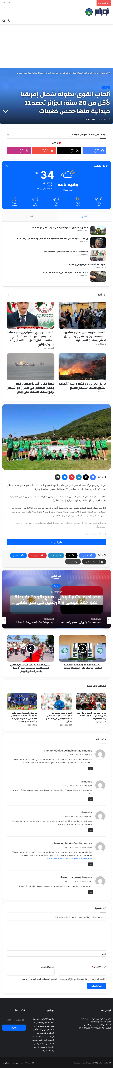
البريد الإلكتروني (99, 967)
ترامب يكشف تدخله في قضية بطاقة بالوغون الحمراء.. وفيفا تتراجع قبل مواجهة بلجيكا (56, 599)
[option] (56, 599)
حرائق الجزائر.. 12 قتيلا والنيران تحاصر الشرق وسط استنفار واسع (68, 3)
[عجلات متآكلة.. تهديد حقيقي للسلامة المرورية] (98, 276)
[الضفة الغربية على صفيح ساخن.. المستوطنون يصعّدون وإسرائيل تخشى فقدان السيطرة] (82, 315)
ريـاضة (96, 73)
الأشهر (84, 216)
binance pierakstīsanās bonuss (72, 843)
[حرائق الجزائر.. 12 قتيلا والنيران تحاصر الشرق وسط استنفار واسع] (82, 366)
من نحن (15, 1063)
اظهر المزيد (57, 542)
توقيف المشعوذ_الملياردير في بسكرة (87, 264)
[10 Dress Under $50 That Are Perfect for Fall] (98, 255)
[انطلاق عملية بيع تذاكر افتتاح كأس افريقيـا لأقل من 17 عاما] (98, 230)
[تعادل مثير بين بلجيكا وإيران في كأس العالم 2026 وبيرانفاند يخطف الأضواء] (91, 701)
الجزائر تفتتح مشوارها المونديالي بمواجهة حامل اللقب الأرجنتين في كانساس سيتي (58, 717)
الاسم (103, 954)
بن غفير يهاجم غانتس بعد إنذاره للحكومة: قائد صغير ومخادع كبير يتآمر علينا (52, 239)
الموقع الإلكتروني (48, 967)
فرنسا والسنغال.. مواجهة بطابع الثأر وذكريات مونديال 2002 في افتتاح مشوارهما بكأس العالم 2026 (24, 717)
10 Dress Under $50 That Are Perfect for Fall (66, 252)
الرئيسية (104, 73)
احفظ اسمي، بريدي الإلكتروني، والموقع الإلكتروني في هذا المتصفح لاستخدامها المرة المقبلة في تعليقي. (63, 979)
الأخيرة (29, 216)
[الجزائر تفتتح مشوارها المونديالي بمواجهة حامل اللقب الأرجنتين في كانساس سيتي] (56, 701)
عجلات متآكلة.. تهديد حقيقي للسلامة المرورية (65, 273)
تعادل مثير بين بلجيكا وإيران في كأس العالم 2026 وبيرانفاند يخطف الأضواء (91, 716)
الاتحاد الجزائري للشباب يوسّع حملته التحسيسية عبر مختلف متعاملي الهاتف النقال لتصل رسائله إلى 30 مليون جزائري (30, 338)
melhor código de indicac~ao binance (68, 750)
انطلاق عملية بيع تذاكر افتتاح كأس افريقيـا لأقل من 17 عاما (60, 227)
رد (91, 768)
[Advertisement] (56, 46)
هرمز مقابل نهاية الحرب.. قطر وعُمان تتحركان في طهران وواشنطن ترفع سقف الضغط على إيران (30, 388)
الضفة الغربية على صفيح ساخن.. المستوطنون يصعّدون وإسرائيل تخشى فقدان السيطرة (85, 336)
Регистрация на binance (76, 877)
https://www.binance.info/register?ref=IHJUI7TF (69, 858)
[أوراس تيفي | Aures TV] (97, 12)
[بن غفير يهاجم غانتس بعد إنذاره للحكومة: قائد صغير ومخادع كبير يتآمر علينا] (98, 242)
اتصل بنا (6, 1063)
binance (87, 781)
